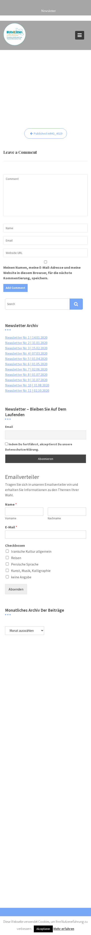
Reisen (16, 558)
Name (11, 504)
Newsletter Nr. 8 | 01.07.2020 (26, 374)
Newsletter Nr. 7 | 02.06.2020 (26, 369)
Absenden (16, 589)
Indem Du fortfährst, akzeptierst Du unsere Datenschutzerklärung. (38, 446)
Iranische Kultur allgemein (31, 551)
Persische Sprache (24, 564)
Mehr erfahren (63, 929)
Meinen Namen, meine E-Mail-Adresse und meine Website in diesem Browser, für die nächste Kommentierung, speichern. (42, 272)
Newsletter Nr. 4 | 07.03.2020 (26, 353)
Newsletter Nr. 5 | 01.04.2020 (26, 358)
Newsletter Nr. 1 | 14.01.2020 (26, 337)
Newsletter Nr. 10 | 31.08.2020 (27, 385)
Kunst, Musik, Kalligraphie (31, 570)
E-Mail (11, 527)
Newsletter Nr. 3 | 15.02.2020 (26, 348)
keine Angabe (21, 577)
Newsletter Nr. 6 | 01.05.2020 (26, 364)
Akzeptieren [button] (43, 929)
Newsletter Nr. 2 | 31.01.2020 (26, 343)
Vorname (10, 518)
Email (9, 427)
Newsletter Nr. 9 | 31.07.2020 (26, 380)
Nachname (54, 518)
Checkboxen (15, 545)
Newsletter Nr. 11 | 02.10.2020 (27, 390)
